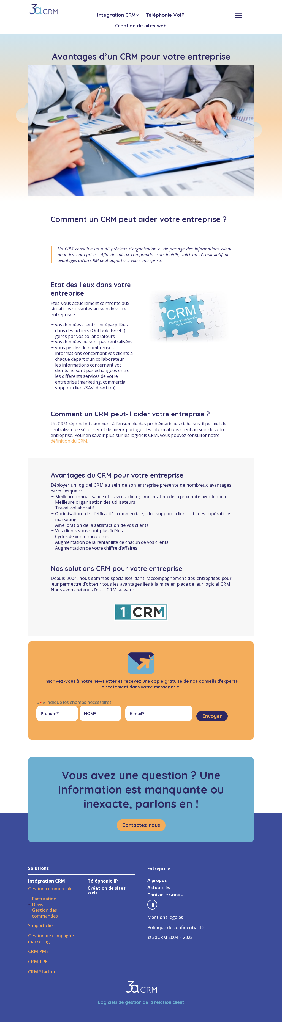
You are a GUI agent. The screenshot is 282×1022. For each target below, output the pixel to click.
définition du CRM (69, 441)
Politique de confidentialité (175, 927)
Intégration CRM (116, 15)
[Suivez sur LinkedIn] (152, 905)
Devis (37, 905)
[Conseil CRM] (188, 350)
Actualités (158, 888)
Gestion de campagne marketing (51, 938)
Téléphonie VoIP (165, 15)
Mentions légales (165, 917)
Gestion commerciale (50, 889)
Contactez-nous (141, 825)
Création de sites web (141, 26)
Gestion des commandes (45, 913)
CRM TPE (37, 961)
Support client (42, 925)
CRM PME (38, 951)
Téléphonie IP (103, 881)
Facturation (44, 899)
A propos (157, 880)
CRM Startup (41, 972)
